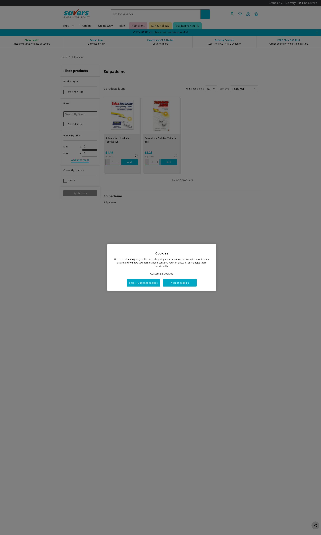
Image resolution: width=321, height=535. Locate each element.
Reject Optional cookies (143, 282)
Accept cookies (180, 282)
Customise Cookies (161, 273)
